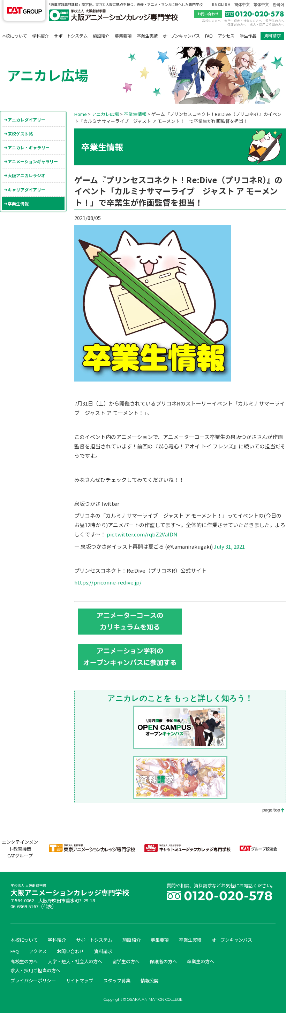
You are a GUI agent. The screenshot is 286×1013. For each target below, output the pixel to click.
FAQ (209, 36)
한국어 (278, 4)
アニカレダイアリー (26, 120)
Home (80, 114)
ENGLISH (221, 4)
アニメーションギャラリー (33, 161)
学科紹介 (40, 36)
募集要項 (123, 36)
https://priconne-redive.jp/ (108, 582)
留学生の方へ (274, 20)
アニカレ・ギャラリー (29, 147)
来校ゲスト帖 (20, 133)
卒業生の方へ (200, 961)
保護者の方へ (236, 24)
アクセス (226, 36)
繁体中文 (261, 4)
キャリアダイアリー (26, 190)
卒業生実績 (147, 36)
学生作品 (248, 36)
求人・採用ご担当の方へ (267, 24)
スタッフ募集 (116, 980)
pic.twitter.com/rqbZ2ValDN (142, 534)
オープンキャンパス (181, 36)
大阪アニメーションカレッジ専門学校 (69, 890)
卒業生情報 (18, 203)
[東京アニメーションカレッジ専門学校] (92, 850)
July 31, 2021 (229, 546)
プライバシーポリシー (33, 980)
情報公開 (150, 980)
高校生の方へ (211, 20)
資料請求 (272, 35)
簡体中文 (242, 4)
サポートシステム (71, 36)
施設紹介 (101, 36)
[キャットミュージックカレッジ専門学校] (187, 850)
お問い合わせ (207, 13)
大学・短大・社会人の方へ (243, 20)
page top (268, 811)
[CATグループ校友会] (258, 849)
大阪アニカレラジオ (26, 175)
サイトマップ (79, 980)
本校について (14, 36)
